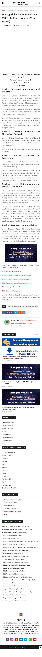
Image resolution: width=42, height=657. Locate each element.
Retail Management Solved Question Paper (14, 601)
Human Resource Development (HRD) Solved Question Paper (20, 580)
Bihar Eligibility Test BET (9, 488)
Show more (36, 334)
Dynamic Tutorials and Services (24, 648)
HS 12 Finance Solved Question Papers (13, 574)
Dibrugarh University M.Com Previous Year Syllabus (20, 10)
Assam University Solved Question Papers (14, 532)
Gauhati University (7, 425)
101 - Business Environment (11, 271)
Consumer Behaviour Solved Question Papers (15, 550)
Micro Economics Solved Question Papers (14, 595)
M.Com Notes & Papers (9, 509)
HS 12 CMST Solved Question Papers (13, 568)
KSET (3, 464)
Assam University (7, 440)
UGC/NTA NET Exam (8, 452)
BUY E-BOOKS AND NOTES (10, 502)
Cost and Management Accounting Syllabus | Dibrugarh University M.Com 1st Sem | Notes (19, 357)
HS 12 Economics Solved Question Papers (14, 571)
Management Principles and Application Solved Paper (17, 592)
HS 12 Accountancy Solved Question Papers (15, 562)
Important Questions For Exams (11, 511)
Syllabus (4, 514)
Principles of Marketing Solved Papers (13, 598)
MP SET (4, 473)
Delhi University (6, 434)
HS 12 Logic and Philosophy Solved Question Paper (17, 577)
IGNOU (4, 431)
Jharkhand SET (6, 479)
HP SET (4, 476)
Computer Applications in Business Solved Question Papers (19, 547)
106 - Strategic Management (11, 291)
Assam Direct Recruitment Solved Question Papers (17, 529)
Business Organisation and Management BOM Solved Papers (20, 541)
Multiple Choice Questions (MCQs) (12, 500)
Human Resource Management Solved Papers (15, 583)
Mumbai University (7, 428)
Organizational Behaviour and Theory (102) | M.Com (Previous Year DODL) (18, 408)
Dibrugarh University (8, 422)
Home (3, 10)
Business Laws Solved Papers (10, 538)
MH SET (4, 461)
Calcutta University (7, 437)
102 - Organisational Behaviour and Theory (16, 275)
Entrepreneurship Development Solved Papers (15, 556)
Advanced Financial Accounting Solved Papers (15, 526)
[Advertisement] (21, 49)
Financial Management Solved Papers (13, 559)
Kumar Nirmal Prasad (28, 320)
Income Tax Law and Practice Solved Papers (15, 586)
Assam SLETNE (6, 455)
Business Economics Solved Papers (12, 535)
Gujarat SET (5, 458)
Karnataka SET (6, 485)
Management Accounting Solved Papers (13, 589)
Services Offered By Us (8, 505)
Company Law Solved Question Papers (13, 544)
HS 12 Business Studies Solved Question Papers (16, 565)
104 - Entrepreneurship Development (14, 283)
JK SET (4, 482)
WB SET (4, 467)
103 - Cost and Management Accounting (15, 279)
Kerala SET (5, 470)
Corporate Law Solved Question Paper (13, 553)
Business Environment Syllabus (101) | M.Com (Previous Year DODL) (19, 383)
